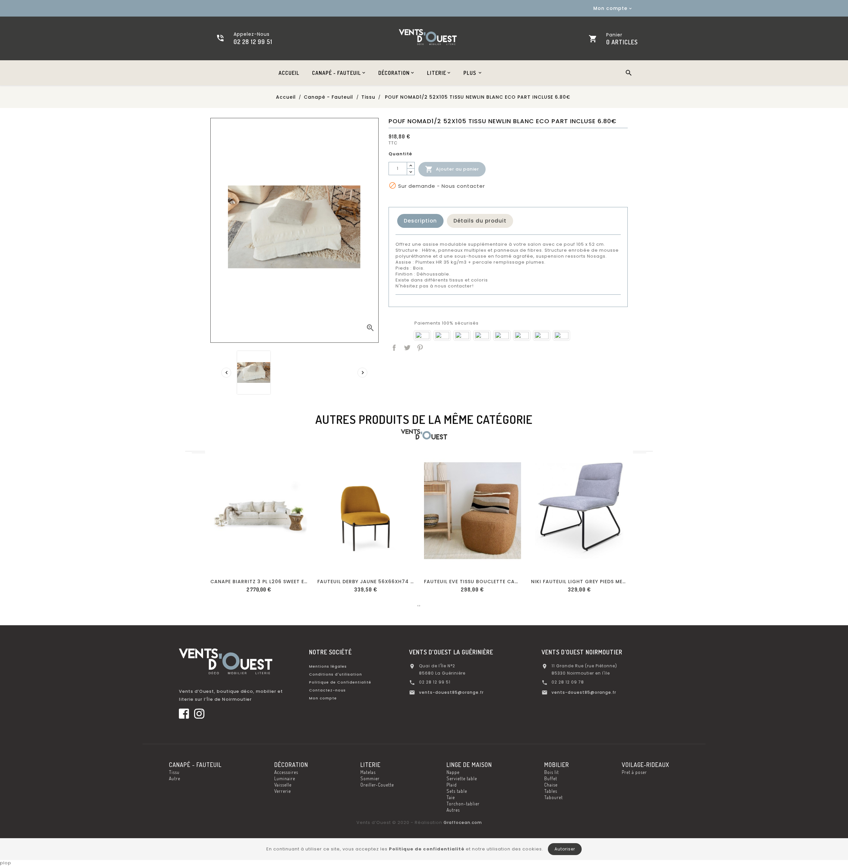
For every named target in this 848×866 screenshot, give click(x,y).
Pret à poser (634, 772)
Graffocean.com (463, 822)
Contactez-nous (327, 690)
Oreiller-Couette (377, 785)
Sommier (370, 778)
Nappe (453, 772)
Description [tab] (420, 220)
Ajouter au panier (452, 169)
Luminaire (284, 778)
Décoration (291, 765)
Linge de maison (469, 765)
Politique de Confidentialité (340, 682)
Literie (370, 765)
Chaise (550, 785)
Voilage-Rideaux (645, 765)
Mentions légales (328, 666)
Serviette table (462, 778)
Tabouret (553, 797)
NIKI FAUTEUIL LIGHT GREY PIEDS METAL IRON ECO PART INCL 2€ (579, 581)
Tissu (174, 772)
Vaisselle (283, 785)
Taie (451, 797)
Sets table (457, 791)
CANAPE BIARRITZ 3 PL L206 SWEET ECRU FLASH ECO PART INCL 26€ (258, 581)
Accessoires (286, 772)
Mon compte (323, 698)
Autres (453, 810)
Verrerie (282, 791)
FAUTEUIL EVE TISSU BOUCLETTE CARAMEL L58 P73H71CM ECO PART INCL (472, 581)
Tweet (406, 347)
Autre (174, 778)
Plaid (452, 785)
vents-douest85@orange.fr (451, 692)
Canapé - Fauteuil (195, 765)
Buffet (550, 778)
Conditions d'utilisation (335, 674)
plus (469, 73)
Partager (393, 347)
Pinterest (419, 347)
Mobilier (556, 765)
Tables (550, 791)
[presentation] (226, 373)
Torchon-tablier (463, 803)
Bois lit (551, 772)
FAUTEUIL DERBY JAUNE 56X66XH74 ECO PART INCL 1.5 (365, 581)
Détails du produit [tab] (479, 220)
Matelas (368, 772)
